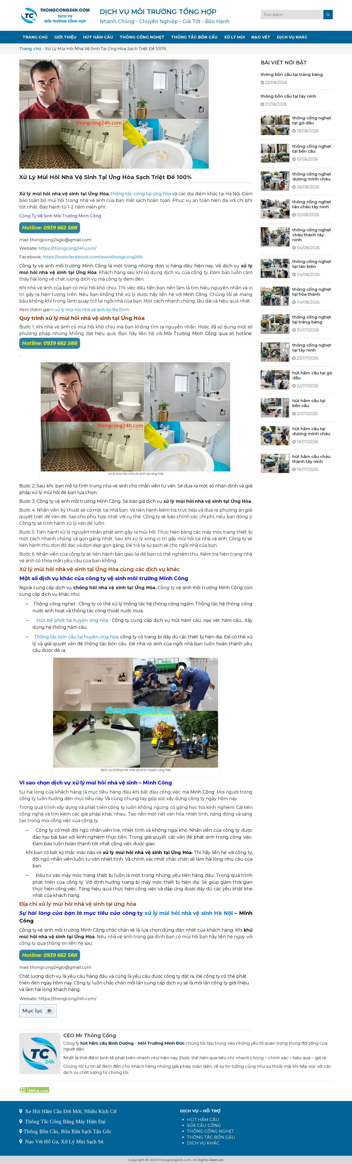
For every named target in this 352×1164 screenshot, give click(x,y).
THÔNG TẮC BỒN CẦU (211, 1137)
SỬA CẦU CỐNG (204, 1125)
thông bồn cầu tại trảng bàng (292, 74)
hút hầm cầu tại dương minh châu (311, 431)
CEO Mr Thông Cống (89, 1036)
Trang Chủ (35, 37)
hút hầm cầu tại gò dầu (312, 375)
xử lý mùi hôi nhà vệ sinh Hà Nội (188, 913)
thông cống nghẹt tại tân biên (311, 264)
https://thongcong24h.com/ (67, 248)
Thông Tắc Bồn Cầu (194, 37)
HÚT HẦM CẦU (203, 1119)
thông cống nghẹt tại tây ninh (311, 347)
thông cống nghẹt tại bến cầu (311, 148)
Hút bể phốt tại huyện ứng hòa (72, 620)
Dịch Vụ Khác (292, 37)
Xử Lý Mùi (234, 37)
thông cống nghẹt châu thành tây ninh (311, 234)
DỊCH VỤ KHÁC (203, 1143)
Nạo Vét (260, 37)
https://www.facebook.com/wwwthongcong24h (92, 256)
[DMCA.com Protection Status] (34, 1089)
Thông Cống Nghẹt (142, 37)
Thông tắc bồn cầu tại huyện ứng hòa (76, 636)
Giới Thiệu (65, 37)
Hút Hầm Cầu (98, 37)
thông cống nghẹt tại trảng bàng (311, 319)
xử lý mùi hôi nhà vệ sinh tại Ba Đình (92, 309)
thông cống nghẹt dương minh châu (311, 176)
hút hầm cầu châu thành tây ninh (311, 459)
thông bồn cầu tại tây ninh (288, 95)
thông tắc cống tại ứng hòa (141, 193)
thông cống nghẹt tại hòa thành (311, 291)
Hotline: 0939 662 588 (49, 228)
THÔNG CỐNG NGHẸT (210, 1131)
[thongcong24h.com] (55, 15)
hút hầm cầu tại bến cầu (308, 403)
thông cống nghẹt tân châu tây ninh (311, 204)
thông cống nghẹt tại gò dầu (311, 120)
